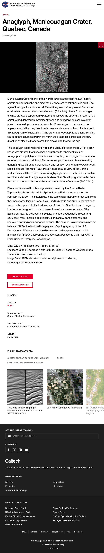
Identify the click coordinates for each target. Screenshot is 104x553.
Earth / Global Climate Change (20, 516)
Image (6, 14)
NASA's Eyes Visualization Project (69, 516)
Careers (9, 482)
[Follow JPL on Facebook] (8, 450)
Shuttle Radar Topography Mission (28, 358)
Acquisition (58, 482)
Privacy (44, 531)
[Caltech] (12, 461)
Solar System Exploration (65, 508)
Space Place (59, 512)
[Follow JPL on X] (14, 450)
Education (10, 486)
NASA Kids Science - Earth (18, 512)
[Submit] (8, 436)
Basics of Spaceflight (15, 508)
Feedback (78, 531)
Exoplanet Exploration (16, 520)
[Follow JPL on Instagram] (20, 450)
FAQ (68, 531)
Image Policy (57, 531)
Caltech (34, 531)
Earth (10, 305)
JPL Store (58, 486)
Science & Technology (16, 490)
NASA (24, 531)
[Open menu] (99, 5)
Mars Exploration (13, 524)
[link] (52, 67)
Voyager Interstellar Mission (66, 520)
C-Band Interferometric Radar (25, 362)
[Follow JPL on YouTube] (26, 450)
